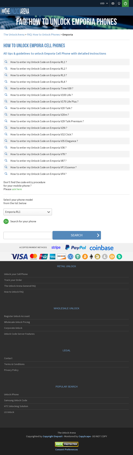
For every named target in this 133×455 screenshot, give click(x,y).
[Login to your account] (125, 3)
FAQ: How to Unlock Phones (43, 35)
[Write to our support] (113, 3)
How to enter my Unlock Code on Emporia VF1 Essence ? (43, 167)
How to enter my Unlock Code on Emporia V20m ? (39, 115)
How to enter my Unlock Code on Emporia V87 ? (38, 161)
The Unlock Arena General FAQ (20, 286)
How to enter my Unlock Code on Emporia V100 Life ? (41, 95)
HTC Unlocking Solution (16, 406)
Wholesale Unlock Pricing (17, 322)
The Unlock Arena (13, 35)
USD (102, 3)
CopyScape (85, 436)
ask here (17, 189)
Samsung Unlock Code (15, 400)
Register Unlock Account (17, 316)
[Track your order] (119, 3)
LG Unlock (9, 412)
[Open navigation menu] (3, 12)
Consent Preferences (66, 449)
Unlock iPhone (11, 394)
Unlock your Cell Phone (16, 274)
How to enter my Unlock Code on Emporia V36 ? (38, 148)
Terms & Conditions (14, 364)
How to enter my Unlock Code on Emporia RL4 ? (38, 82)
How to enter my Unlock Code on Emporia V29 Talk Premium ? (47, 121)
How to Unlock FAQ (14, 292)
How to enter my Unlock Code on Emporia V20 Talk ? (41, 108)
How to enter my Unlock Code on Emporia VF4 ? (38, 174)
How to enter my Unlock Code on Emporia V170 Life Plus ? (44, 102)
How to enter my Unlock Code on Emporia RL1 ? (38, 62)
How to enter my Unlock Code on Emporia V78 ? (38, 154)
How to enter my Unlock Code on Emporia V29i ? (38, 128)
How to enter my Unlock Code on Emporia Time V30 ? (41, 88)
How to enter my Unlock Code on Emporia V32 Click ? (41, 134)
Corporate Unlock (13, 328)
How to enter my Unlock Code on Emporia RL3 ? (38, 75)
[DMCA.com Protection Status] (66, 445)
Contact (8, 358)
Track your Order (13, 280)
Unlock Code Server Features (19, 334)
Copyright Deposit (53, 436)
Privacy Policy (11, 370)
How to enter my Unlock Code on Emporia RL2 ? (38, 69)
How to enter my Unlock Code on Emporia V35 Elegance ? (44, 141)
